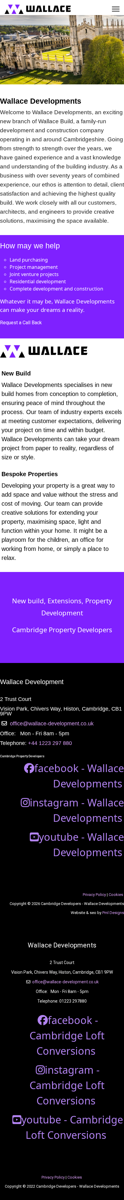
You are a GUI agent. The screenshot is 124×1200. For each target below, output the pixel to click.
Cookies (116, 894)
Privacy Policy (94, 894)
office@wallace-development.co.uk (52, 724)
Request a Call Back (21, 322)
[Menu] (115, 9)
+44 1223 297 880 (50, 743)
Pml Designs (113, 912)
